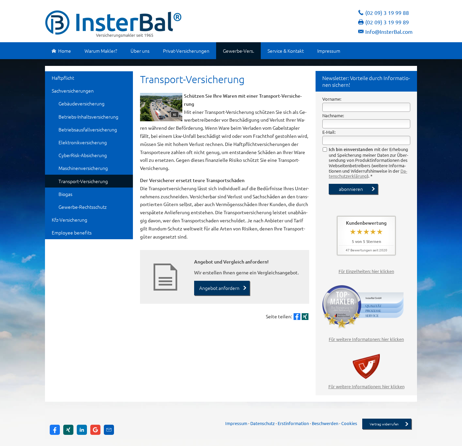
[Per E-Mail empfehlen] (109, 430)
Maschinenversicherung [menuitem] (83, 168)
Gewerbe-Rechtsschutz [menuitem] (83, 206)
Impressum (236, 423)
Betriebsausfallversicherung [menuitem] (88, 129)
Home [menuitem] (64, 50)
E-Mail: (329, 132)
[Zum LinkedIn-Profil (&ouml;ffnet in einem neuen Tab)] (82, 430)
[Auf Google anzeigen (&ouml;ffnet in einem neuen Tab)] (95, 430)
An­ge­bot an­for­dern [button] (219, 287)
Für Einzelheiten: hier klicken (366, 271)
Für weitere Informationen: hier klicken (366, 386)
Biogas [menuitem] (65, 194)
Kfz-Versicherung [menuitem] (69, 219)
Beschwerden (325, 423)
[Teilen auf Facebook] (297, 316)
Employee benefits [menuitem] (72, 232)
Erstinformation (293, 423)
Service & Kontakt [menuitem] (286, 50)
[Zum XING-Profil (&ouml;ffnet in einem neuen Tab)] (68, 430)
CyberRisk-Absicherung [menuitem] (83, 155)
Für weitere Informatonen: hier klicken (366, 339)
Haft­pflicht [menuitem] (63, 77)
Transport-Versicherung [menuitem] (83, 181)
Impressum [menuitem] (328, 50)
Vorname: (331, 99)
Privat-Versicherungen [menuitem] (186, 50)
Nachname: (333, 115)
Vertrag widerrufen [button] (384, 423)
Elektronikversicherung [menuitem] (83, 142)
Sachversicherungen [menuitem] (73, 90)
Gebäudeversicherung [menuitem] (82, 103)
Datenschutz (262, 423)
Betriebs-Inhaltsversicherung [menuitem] (88, 116)
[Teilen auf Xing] (305, 316)
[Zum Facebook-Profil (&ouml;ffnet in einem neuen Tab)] (55, 430)
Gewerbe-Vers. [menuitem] (238, 50)
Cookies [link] (349, 423)
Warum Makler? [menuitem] (101, 50)
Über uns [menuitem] (140, 50)
